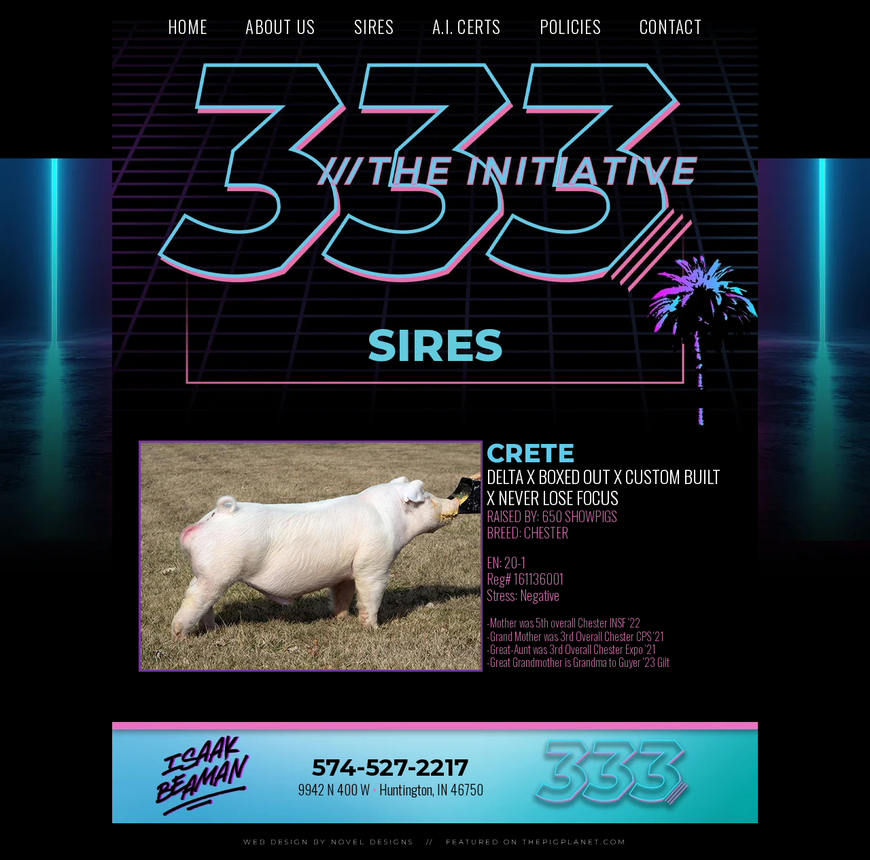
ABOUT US (280, 26)
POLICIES (571, 26)
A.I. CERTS (467, 26)
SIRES (374, 26)
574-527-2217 (390, 767)
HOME (187, 26)
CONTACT (671, 26)
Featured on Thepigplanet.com (536, 842)
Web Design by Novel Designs (328, 842)
